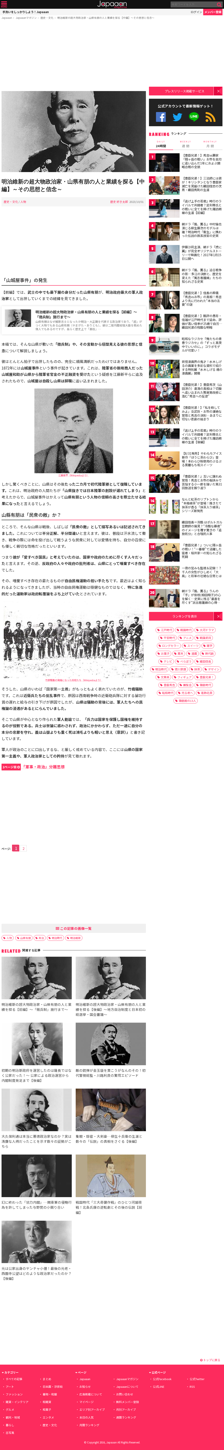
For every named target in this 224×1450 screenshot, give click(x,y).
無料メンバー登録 (127, 1402)
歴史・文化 (47, 17)
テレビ (168, 661)
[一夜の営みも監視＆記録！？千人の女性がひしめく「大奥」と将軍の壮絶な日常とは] (164, 576)
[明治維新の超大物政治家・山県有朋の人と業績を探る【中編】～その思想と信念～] (74, 132)
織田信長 (205, 661)
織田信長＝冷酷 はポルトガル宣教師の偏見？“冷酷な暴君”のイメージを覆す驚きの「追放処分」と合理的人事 (202, 528)
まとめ (47, 1379)
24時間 (161, 144)
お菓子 (165, 653)
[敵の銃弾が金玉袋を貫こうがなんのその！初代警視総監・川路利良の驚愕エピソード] (111, 1045)
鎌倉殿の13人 (187, 701)
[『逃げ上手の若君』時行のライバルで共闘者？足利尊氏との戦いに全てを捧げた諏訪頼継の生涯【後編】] (164, 438)
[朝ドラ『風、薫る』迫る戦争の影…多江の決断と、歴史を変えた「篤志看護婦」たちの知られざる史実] (164, 278)
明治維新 (75, 938)
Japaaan (112, 4)
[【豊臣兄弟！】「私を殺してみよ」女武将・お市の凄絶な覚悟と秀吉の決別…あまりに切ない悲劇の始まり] (164, 415)
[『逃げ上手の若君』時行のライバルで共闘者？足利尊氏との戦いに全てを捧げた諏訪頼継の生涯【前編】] (164, 209)
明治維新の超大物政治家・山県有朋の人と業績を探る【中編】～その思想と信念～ (105, 17)
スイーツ (193, 646)
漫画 (194, 653)
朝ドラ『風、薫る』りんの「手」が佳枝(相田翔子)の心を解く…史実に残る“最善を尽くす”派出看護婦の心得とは (201, 599)
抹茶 (197, 669)
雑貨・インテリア (17, 1402)
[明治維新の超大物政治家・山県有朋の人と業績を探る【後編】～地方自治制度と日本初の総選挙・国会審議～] (111, 979)
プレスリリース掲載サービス (184, 91)
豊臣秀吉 (169, 685)
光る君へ (187, 693)
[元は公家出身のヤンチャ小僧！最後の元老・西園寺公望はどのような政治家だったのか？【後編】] (37, 1243)
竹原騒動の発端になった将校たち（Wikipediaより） (73, 680)
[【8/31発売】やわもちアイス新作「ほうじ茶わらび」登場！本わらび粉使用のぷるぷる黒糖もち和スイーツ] (164, 461)
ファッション (14, 1394)
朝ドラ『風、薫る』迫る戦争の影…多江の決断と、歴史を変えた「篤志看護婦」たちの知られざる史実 (202, 276)
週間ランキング (126, 1417)
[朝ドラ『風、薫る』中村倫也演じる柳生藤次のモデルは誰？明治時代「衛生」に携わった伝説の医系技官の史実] (164, 232)
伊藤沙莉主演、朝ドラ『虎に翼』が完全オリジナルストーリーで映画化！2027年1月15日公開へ (202, 253)
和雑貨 (47, 1402)
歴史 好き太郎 (119, 202)
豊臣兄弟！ (207, 677)
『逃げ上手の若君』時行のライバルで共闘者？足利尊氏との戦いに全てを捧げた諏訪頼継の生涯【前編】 (202, 207)
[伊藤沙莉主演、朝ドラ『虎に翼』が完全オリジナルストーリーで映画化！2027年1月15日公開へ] (164, 255)
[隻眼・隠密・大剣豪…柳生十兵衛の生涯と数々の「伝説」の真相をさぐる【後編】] (111, 1110)
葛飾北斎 (206, 693)
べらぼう (186, 661)
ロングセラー (170, 646)
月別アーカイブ (126, 1409)
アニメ (187, 638)
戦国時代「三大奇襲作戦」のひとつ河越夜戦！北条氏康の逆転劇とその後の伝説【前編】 (109, 1207)
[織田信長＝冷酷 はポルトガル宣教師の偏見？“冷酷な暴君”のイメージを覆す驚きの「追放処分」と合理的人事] (164, 530)
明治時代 (57, 938)
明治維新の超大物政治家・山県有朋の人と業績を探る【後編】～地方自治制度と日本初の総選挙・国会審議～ (111, 1009)
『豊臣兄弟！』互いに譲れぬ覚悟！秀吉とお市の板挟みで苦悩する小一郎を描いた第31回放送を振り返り (202, 482)
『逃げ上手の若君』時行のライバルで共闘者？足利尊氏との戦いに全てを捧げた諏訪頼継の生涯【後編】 (202, 436)
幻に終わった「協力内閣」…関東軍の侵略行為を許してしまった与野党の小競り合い (37, 1205)
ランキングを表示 (184, 616)
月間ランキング (89, 1425)
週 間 (185, 144)
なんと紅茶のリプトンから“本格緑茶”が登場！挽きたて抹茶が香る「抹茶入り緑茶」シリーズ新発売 (202, 505)
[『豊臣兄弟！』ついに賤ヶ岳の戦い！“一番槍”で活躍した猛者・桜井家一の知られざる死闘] (164, 553)
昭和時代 (167, 693)
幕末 (180, 653)
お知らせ (85, 1386)
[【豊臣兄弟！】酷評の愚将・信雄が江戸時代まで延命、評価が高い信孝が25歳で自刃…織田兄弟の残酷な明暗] (164, 324)
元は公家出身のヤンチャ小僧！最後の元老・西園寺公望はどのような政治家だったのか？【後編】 (37, 1273)
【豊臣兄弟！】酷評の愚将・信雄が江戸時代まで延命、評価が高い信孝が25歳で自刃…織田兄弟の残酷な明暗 (202, 321)
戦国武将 (205, 638)
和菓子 (47, 1409)
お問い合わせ (124, 1394)
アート (10, 1386)
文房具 (165, 677)
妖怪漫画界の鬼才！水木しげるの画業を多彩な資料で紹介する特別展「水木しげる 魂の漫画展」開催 (202, 367)
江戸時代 (166, 630)
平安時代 (169, 638)
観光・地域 (13, 1417)
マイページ (86, 1402)
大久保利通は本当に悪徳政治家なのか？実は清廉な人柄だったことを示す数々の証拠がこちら (37, 1141)
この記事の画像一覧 (75, 928)
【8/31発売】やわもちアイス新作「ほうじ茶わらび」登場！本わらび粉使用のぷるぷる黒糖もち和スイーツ (202, 459)
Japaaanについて (127, 1386)
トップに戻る (211, 1360)
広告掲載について (90, 1394)
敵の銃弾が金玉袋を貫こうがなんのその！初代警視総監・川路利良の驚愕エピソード (111, 1073)
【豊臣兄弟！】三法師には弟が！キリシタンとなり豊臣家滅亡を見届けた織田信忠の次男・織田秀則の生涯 (202, 184)
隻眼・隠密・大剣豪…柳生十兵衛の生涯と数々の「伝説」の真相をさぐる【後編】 (109, 1139)
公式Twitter (178, 117)
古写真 (10, 1433)
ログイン (196, 12)
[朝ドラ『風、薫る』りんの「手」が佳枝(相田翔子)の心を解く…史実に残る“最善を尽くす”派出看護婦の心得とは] (164, 599)
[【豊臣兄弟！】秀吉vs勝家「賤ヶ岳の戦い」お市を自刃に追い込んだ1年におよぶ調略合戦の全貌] (164, 163)
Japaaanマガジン (26, 17)
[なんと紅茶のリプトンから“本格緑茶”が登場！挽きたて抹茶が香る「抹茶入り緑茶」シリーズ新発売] (164, 507)
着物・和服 (50, 1394)
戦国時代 (186, 630)
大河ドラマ (207, 630)
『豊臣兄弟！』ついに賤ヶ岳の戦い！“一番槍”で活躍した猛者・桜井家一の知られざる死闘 (202, 551)
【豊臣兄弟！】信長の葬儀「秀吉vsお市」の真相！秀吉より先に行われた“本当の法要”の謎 (202, 298)
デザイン (213, 669)
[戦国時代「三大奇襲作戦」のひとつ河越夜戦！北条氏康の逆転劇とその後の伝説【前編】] (111, 1176)
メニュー (4, 4)
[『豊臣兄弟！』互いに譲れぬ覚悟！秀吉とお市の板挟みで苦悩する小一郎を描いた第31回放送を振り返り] (164, 484)
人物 (23, 202)
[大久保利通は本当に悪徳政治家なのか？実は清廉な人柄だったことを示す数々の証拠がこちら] (37, 1110)
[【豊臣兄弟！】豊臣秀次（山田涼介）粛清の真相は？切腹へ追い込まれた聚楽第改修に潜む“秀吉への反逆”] (164, 392)
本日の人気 (86, 1417)
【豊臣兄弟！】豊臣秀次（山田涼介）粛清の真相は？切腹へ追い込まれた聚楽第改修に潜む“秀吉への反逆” (202, 390)
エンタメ (48, 1417)
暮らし (10, 1425)
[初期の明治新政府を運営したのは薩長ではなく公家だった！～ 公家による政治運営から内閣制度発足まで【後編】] (37, 1045)
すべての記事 (14, 1379)
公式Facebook (161, 117)
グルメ (10, 1409)
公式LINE (194, 117)
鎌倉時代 (205, 685)
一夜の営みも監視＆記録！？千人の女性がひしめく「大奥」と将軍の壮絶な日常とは (202, 572)
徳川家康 (180, 669)
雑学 (209, 646)
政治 (41, 938)
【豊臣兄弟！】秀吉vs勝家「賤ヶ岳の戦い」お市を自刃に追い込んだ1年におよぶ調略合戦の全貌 (202, 161)
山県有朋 (25, 938)
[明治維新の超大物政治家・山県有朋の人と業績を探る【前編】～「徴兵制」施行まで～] (37, 979)
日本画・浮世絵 (53, 1386)
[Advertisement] (74, 56)
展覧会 (187, 685)
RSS (211, 117)
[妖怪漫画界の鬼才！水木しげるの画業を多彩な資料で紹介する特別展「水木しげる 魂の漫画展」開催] (164, 370)
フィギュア (184, 677)
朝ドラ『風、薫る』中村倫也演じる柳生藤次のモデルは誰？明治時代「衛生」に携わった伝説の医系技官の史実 (202, 230)
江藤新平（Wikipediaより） (73, 475)
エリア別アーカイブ (92, 1409)
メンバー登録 (212, 12)
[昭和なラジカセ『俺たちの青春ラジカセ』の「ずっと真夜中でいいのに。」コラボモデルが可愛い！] (164, 347)
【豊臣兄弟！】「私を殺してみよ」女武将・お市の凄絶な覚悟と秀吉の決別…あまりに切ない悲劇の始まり (202, 413)
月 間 (210, 144)
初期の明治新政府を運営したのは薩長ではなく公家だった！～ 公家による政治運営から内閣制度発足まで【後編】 (37, 1075)
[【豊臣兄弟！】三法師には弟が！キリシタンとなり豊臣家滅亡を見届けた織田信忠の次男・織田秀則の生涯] (164, 186)
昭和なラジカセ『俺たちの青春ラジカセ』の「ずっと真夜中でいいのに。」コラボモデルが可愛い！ (202, 344)
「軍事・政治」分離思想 (34, 766)
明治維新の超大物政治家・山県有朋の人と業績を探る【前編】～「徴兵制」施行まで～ (86, 314)
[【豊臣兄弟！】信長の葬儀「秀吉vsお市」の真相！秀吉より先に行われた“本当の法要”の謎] (164, 301)
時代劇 (209, 653)
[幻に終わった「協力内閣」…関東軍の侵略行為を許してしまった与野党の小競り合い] (37, 1176)
